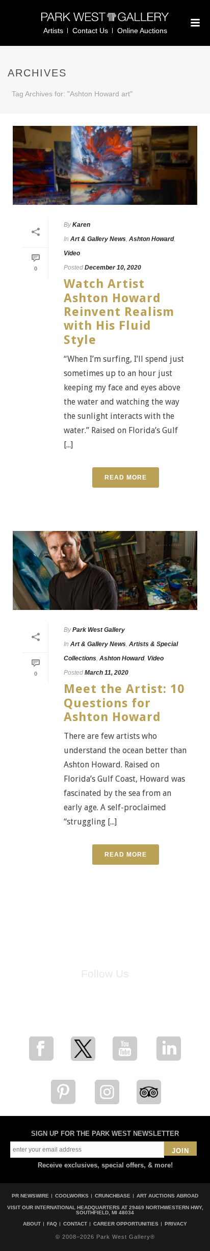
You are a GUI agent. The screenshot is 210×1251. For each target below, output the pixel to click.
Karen (81, 224)
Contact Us (90, 30)
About (32, 1224)
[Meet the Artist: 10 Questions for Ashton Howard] (105, 570)
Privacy (176, 1224)
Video (72, 253)
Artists (53, 30)
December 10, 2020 (113, 267)
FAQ (52, 1224)
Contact (75, 1224)
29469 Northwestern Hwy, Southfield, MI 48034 (139, 1210)
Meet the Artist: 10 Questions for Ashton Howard (124, 703)
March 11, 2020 (106, 672)
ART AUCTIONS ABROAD (167, 1196)
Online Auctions (142, 30)
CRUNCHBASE (112, 1196)
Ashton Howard (151, 239)
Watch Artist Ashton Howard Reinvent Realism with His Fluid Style (119, 312)
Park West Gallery (98, 629)
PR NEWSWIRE (30, 1196)
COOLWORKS (72, 1196)
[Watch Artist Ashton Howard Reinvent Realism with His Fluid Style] (105, 165)
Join (180, 1151)
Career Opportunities (126, 1224)
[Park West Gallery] (105, 21)
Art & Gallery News (98, 239)
